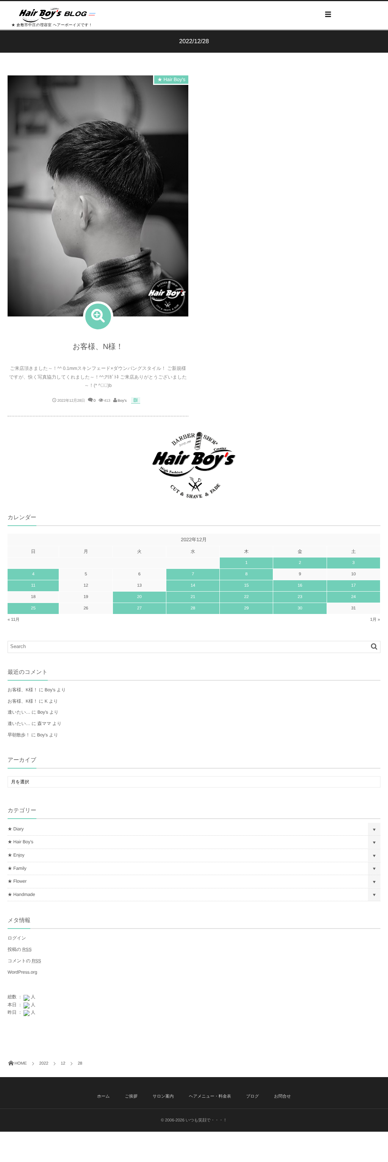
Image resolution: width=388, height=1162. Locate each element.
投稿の (19, 949)
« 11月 (14, 619)
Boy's (122, 401)
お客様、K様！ (23, 689)
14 (193, 585)
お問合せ (282, 1096)
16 (299, 585)
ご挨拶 (131, 1096)
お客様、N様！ (98, 347)
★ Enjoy (16, 855)
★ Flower (17, 881)
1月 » (375, 619)
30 (299, 608)
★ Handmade (21, 894)
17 (353, 585)
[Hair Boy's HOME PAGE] (194, 494)
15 (246, 585)
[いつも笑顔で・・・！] (57, 14)
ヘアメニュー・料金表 (210, 1096)
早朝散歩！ (19, 735)
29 (246, 608)
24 (353, 597)
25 (33, 608)
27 (139, 608)
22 (246, 597)
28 (193, 608)
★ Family (17, 868)
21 (193, 597)
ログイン (17, 938)
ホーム (103, 1096)
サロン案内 (163, 1096)
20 (139, 597)
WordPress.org (22, 972)
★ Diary (15, 829)
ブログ (252, 1096)
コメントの (24, 960)
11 (33, 585)
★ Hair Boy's (171, 79)
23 (299, 597)
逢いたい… (19, 712)
